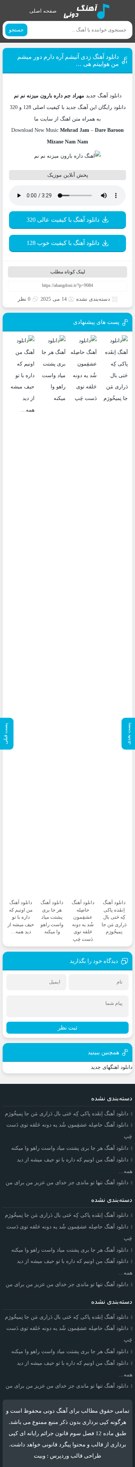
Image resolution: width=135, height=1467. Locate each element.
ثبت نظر (67, 1028)
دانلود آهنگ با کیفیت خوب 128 (63, 243)
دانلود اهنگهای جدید (111, 1067)
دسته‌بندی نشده (93, 299)
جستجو (16, 30)
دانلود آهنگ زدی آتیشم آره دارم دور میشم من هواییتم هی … (68, 60)
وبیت (39, 1456)
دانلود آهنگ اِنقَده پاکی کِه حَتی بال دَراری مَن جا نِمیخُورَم (66, 1113)
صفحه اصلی (43, 11)
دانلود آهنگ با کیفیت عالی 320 (63, 219)
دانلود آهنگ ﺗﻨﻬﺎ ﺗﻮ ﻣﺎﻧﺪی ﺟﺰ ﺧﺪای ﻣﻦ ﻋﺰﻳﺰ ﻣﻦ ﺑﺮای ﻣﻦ (67, 1182)
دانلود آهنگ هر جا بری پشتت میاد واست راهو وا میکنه (69, 1148)
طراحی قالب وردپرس (75, 1456)
